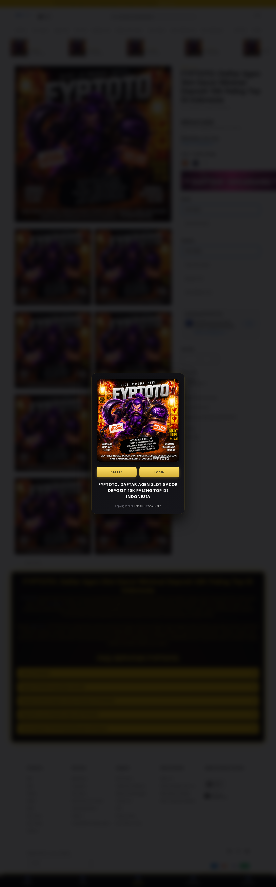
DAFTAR (117, 472)
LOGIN (159, 472)
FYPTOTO (140, 506)
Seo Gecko (154, 506)
